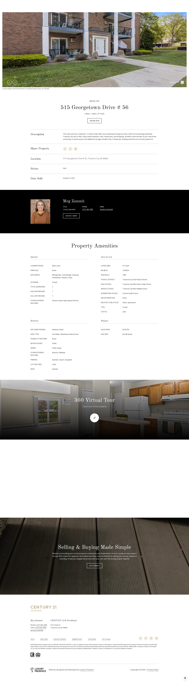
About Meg (43, 639)
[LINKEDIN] (146, 638)
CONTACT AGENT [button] (71, 216)
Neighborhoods (77, 639)
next (15, 82)
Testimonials (92, 639)
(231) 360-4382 (87, 209)
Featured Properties (59, 639)
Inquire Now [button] (94, 121)
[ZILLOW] (156, 638)
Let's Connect (106, 639)
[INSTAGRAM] (141, 638)
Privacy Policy (152, 669)
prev (9, 82)
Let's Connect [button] (94, 566)
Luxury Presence (87, 669)
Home (32, 639)
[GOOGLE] (151, 638)
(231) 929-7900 (40, 628)
